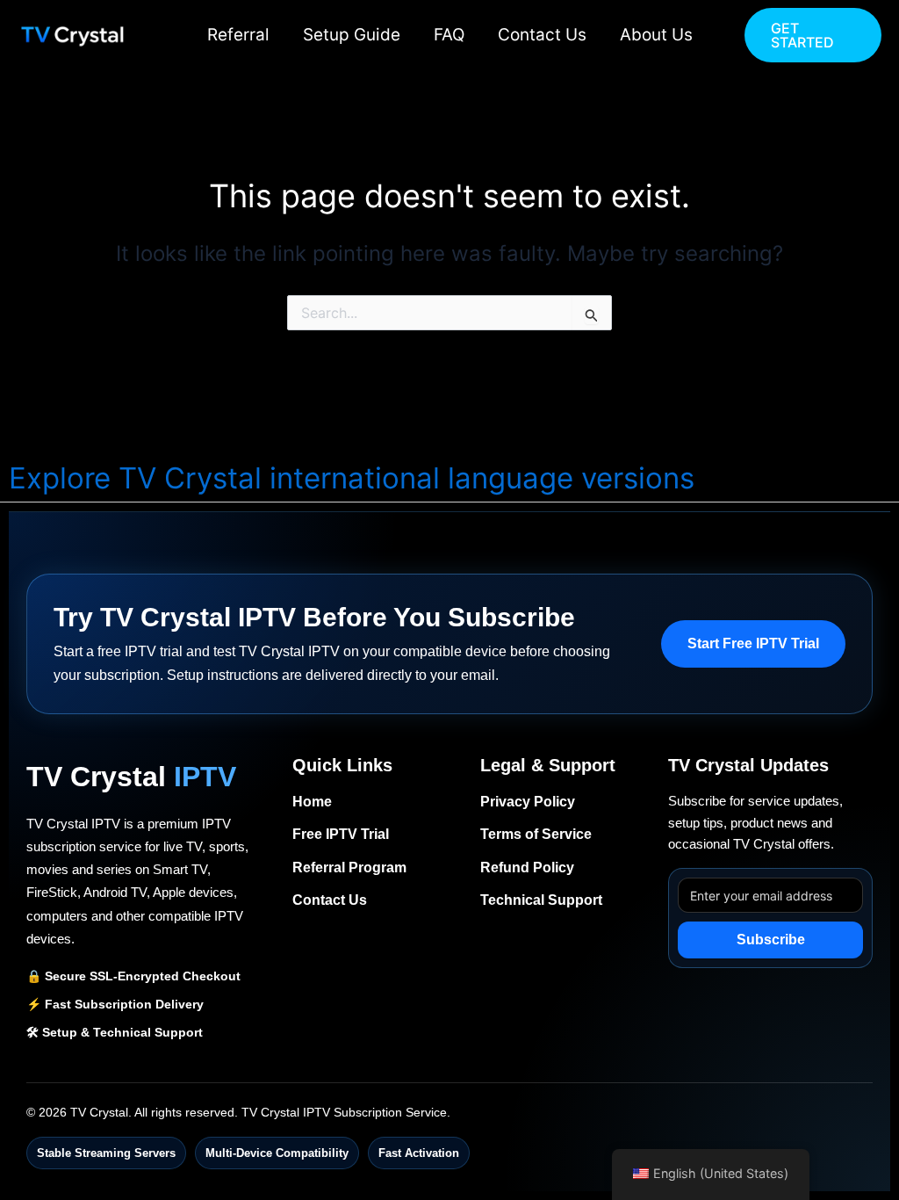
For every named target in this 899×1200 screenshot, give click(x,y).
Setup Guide (351, 35)
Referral (238, 35)
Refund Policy (527, 867)
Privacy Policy (527, 801)
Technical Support (541, 900)
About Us (656, 35)
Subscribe (771, 939)
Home (312, 801)
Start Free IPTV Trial (753, 643)
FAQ (449, 35)
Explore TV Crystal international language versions (351, 477)
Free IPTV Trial (340, 834)
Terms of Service (536, 834)
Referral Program (349, 867)
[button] (813, 35)
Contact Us (542, 35)
